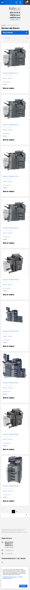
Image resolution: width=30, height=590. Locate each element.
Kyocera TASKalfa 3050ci (10, 280)
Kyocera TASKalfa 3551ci (10, 176)
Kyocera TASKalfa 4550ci (10, 383)
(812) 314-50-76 (15, 12)
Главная (3, 25)
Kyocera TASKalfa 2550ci (10, 486)
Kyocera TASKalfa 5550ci (10, 331)
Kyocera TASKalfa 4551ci (10, 125)
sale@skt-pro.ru (15, 17)
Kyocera (5, 84)
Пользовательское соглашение (10, 576)
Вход (20, 2)
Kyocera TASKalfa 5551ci (10, 73)
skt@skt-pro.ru (15, 15)
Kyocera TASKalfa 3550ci (10, 434)
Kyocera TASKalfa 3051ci (10, 228)
